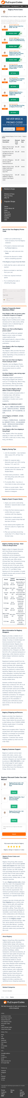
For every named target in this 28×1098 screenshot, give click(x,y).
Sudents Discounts (5, 1019)
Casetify (6, 218)
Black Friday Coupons (6, 1017)
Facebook (3, 1070)
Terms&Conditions (5, 1053)
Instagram (3, 1072)
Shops (7, 997)
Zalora (6, 206)
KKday (2, 1038)
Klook (2, 1034)
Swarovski (3, 1040)
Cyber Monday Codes (6, 1027)
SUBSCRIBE (20, 129)
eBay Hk (6, 198)
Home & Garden (7, 991)
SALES (2, 1025)
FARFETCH (7, 216)
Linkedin (3, 1078)
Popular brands (5, 6)
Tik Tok (3, 1080)
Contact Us (4, 1057)
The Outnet (7, 214)
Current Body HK (9, 208)
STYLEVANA (4, 1046)
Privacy (3, 1055)
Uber (5, 219)
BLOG (2, 1059)
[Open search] (26, 6)
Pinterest (3, 1076)
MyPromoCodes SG (6, 1061)
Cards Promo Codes (6, 1029)
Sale (22, 6)
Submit (14, 834)
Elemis (2, 1047)
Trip (2, 1036)
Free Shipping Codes (6, 1021)
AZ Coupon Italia (5, 1062)
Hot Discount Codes (6, 1016)
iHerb (5, 210)
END (2, 1044)
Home (2, 997)
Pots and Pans (8, 196)
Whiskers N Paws (9, 194)
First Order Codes (5, 1023)
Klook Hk (7, 212)
